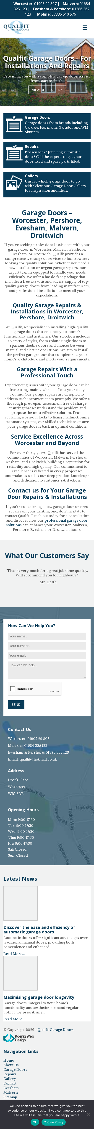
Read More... (14, 954)
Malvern (10, 1092)
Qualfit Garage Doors (55, 1030)
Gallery (9, 1079)
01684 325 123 (35, 746)
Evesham (11, 1088)
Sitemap (10, 1097)
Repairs (9, 1074)
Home (8, 1060)
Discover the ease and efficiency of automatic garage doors (39, 929)
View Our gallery (47, 90)
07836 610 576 (64, 14)
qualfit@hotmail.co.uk (38, 759)
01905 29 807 (45, 3)
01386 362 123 (57, 752)
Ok (35, 1122)
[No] (88, 1114)
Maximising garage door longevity (38, 997)
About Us (11, 1065)
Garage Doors (15, 1070)
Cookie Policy (53, 1122)
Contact (9, 1083)
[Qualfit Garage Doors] (16, 25)
